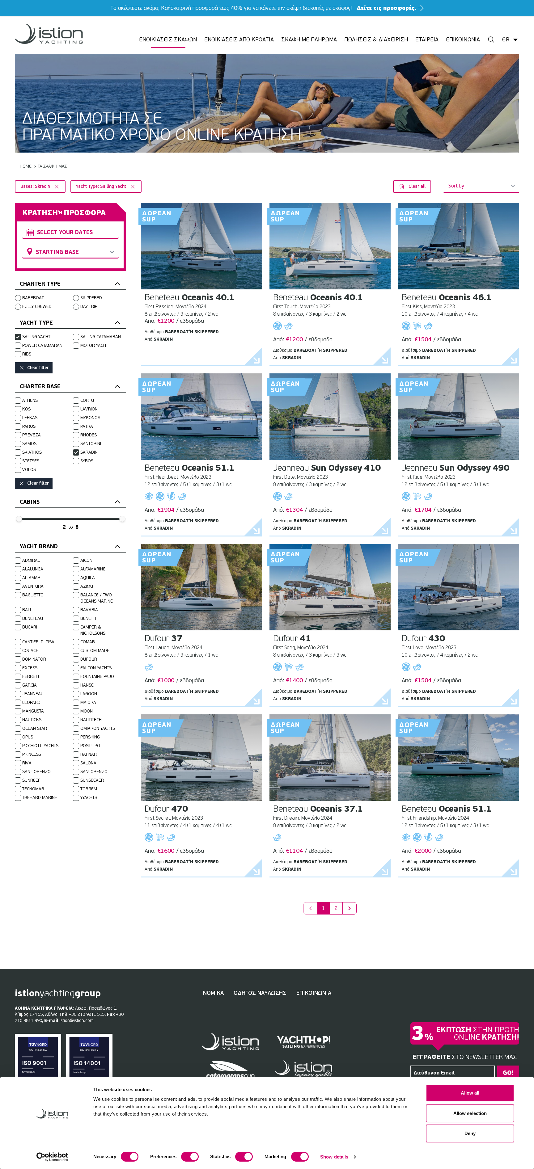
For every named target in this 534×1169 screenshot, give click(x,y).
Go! (508, 1073)
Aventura (33, 586)
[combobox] (70, 232)
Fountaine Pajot (98, 676)
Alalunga (32, 569)
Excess (29, 668)
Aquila (87, 578)
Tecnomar (33, 789)
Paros (29, 426)
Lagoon (88, 694)
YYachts (88, 798)
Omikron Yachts (97, 728)
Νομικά (213, 993)
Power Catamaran (42, 345)
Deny (470, 1133)
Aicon (86, 560)
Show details (334, 1156)
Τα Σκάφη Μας (52, 166)
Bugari (29, 627)
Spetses (30, 461)
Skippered (91, 298)
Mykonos (90, 418)
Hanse (87, 685)
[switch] (190, 1157)
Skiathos (32, 452)
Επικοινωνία (463, 39)
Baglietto (33, 595)
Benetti (88, 618)
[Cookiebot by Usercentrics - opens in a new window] (52, 1157)
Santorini (90, 444)
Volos (29, 470)
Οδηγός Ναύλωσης (260, 993)
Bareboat (33, 298)
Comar (87, 642)
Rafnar (88, 754)
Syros (86, 461)
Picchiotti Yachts (40, 746)
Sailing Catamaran (100, 337)
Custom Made (94, 651)
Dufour (88, 659)
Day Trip (88, 306)
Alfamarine (92, 569)
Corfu (87, 400)
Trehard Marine (39, 798)
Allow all (470, 1092)
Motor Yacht (94, 345)
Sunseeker (92, 780)
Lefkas (29, 418)
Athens (30, 400)
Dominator (34, 659)
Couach (30, 651)
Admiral (31, 560)
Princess (31, 754)
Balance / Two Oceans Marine (96, 598)
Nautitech (91, 720)
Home (26, 166)
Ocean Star (34, 728)
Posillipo (90, 746)
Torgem (88, 789)
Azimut (87, 586)
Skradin (89, 452)
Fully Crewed (37, 306)
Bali (26, 610)
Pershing (90, 737)
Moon (86, 711)
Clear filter (38, 368)
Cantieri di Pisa (38, 642)
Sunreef (31, 780)
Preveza (31, 435)
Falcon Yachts (96, 668)
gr (505, 39)
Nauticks (31, 720)
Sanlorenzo (94, 772)
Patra (86, 426)
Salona (88, 763)
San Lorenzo (36, 772)
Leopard (31, 702)
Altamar (31, 578)
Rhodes (88, 435)
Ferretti (31, 676)
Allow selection (470, 1113)
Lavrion (89, 409)
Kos (26, 409)
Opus (27, 737)
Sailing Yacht (36, 337)
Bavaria (89, 610)
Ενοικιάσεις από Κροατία (239, 39)
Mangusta (33, 711)
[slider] (19, 519)
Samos (29, 444)
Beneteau (32, 618)
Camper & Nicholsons (92, 630)
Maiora (88, 702)
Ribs (26, 354)
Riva (27, 763)
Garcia (29, 685)
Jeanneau (33, 694)
